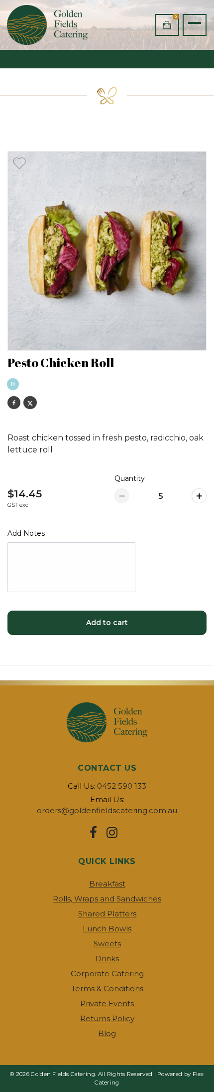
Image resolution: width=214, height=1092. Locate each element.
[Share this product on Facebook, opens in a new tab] (13, 402)
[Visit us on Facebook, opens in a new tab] (93, 833)
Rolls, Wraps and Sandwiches (107, 898)
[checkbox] (19, 163)
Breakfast (107, 883)
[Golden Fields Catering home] (53, 25)
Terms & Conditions (107, 988)
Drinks (107, 958)
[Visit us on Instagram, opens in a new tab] (112, 833)
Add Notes (26, 533)
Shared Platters (107, 913)
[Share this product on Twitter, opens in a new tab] (29, 402)
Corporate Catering (107, 973)
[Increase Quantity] (199, 495)
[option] (107, 251)
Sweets (107, 943)
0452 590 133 (121, 786)
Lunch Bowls (107, 928)
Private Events (107, 1003)
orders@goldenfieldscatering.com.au (107, 810)
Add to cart (107, 622)
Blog (107, 1033)
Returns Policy (107, 1018)
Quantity (129, 478)
